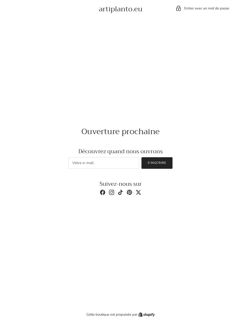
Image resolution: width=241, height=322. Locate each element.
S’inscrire (157, 163)
